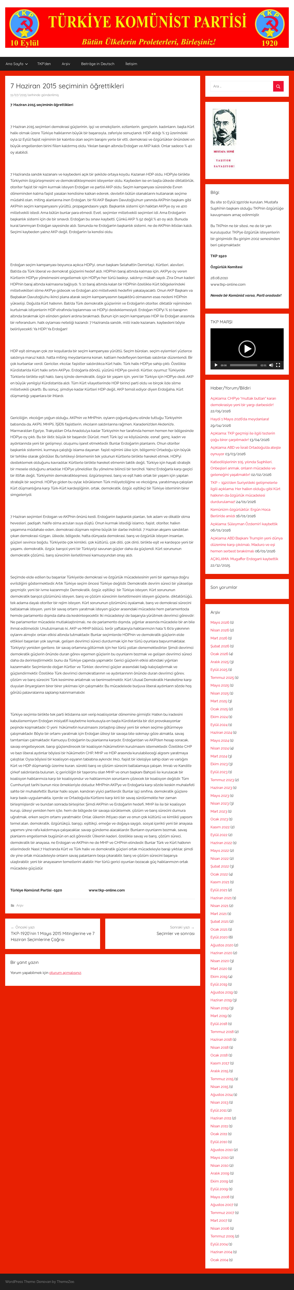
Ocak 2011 (218, 1134)
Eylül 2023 (218, 772)
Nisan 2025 (219, 693)
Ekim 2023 (219, 764)
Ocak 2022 (219, 874)
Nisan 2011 (219, 1126)
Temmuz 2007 (222, 1213)
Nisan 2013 (219, 1102)
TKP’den (44, 63)
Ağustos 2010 (221, 1150)
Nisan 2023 (219, 803)
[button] (247, 349)
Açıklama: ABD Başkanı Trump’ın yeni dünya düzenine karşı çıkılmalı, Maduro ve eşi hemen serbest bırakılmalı (246, 544)
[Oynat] (216, 365)
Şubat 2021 (219, 921)
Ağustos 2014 (221, 1094)
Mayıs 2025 (219, 685)
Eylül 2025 (218, 669)
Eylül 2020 (219, 937)
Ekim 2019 (218, 976)
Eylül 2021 (218, 890)
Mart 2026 (218, 638)
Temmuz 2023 (222, 780)
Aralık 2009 (219, 1173)
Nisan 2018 (219, 1047)
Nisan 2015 (219, 1086)
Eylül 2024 (218, 725)
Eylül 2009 (219, 1189)
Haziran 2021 (221, 898)
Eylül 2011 (218, 1110)
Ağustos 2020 (221, 945)
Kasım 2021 (219, 882)
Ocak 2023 (219, 819)
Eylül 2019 (218, 984)
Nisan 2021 (219, 906)
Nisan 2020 (219, 961)
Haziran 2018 (221, 1039)
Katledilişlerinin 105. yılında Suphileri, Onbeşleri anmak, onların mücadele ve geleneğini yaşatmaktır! (242, 468)
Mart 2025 (218, 701)
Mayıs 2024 (219, 740)
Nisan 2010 (219, 1165)
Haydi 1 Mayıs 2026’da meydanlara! (239, 419)
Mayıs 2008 (219, 1197)
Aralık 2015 (219, 1071)
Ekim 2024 (219, 717)
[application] (247, 348)
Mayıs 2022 (219, 850)
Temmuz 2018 (222, 1032)
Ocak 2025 (219, 709)
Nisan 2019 (219, 1008)
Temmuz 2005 (222, 1236)
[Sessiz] (271, 365)
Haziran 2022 (221, 843)
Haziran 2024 (221, 732)
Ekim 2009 (219, 1181)
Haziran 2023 (221, 787)
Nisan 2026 (219, 630)
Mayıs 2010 (219, 1157)
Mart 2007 (218, 1220)
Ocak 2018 (219, 1055)
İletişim (131, 63)
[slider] (243, 365)
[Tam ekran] (278, 365)
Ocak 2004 (219, 1260)
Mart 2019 (218, 1016)
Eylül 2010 (218, 1142)
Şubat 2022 (219, 866)
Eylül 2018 (218, 1024)
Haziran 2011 (220, 1118)
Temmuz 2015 (222, 1079)
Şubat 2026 (219, 646)
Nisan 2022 (219, 858)
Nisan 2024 (219, 748)
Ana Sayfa (14, 63)
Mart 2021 (218, 913)
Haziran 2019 (221, 1000)
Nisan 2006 (219, 1228)
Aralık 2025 (219, 662)
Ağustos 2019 (221, 992)
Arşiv (66, 63)
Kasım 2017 (219, 1063)
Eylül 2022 (218, 835)
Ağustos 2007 (221, 1205)
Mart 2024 (218, 756)
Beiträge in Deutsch (98, 63)
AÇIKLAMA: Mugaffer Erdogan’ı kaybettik (244, 559)
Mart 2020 (218, 968)
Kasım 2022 (220, 827)
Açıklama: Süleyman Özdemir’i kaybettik (244, 524)
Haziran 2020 (221, 953)
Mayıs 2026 (219, 622)
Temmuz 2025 (222, 677)
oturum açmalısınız (65, 973)
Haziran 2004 (221, 1252)
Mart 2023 (218, 811)
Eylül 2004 (219, 1244)
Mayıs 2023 (219, 795)
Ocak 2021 (218, 929)
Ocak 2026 (219, 654)
